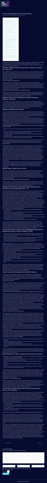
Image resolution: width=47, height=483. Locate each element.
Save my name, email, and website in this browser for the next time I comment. (17, 468)
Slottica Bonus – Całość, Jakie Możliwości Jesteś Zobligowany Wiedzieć (9, 47)
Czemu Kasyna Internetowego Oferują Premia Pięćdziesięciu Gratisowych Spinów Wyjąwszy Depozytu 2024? (10, 40)
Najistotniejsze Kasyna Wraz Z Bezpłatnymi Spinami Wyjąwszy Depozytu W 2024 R (9, 30)
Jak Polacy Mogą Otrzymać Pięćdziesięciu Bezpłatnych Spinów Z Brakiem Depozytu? (10, 21)
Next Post (40, 443)
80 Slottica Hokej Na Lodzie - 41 (14, 15)
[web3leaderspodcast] (5, 3)
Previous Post (8, 443)
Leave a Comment (6, 15)
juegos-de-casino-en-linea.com (17, 243)
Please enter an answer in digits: (8, 469)
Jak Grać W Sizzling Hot (8, 42)
